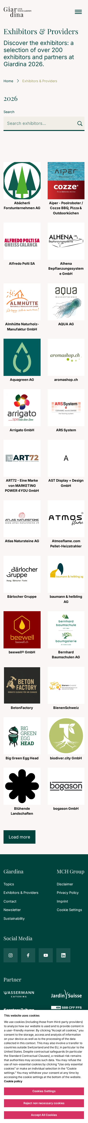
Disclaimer (65, 884)
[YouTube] (46, 955)
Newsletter (12, 910)
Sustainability (14, 918)
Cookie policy (13, 1081)
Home (8, 81)
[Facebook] (28, 955)
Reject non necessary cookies (44, 1103)
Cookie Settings (69, 910)
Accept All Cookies (44, 1115)
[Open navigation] (78, 12)
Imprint (62, 901)
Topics (9, 884)
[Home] (18, 12)
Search (9, 112)
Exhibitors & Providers (21, 893)
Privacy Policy (68, 893)
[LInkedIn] (63, 955)
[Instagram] (11, 955)
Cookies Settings (44, 1091)
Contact (10, 901)
